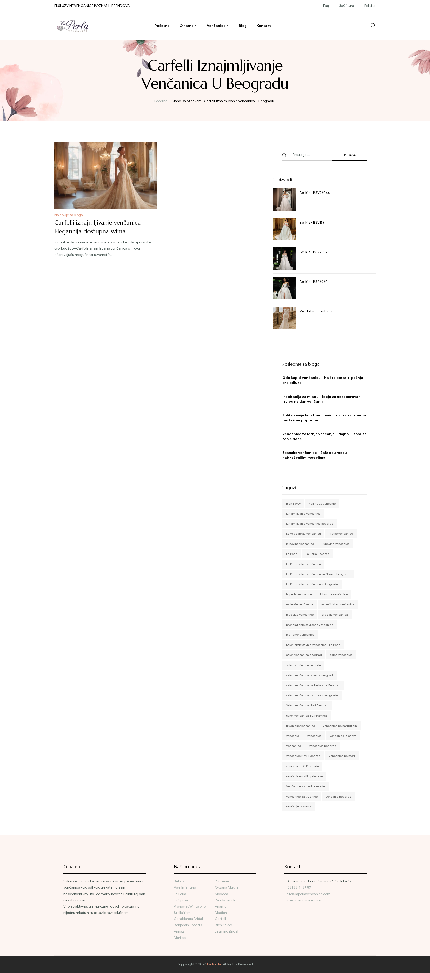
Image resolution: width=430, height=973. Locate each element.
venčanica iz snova (343, 736)
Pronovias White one (190, 906)
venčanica (314, 736)
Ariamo (220, 906)
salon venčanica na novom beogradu (312, 695)
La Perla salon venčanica (303, 564)
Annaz (179, 931)
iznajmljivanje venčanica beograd (309, 523)
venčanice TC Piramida (302, 766)
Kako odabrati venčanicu (303, 533)
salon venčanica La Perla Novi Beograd (313, 685)
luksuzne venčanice (334, 594)
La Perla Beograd (318, 554)
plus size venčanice (300, 614)
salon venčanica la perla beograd (309, 675)
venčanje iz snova (298, 806)
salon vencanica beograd (304, 655)
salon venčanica (341, 655)
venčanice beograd (322, 746)
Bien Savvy (293, 503)
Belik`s (179, 881)
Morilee (180, 938)
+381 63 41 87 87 (298, 887)
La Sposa (181, 900)
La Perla (291, 554)
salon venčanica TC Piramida (306, 715)
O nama (187, 26)
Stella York (182, 913)
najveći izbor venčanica (337, 604)
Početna (162, 26)
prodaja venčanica (335, 614)
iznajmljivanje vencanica (303, 513)
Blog (243, 26)
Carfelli (221, 919)
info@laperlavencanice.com (308, 894)
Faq (326, 6)
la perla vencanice (299, 594)
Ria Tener (222, 881)
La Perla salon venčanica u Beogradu (312, 584)
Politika (370, 6)
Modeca (221, 894)
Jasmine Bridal (226, 931)
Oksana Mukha (227, 887)
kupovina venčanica (336, 544)
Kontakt (264, 26)
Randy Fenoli (225, 900)
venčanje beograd (338, 796)
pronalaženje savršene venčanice (309, 625)
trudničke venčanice (300, 726)
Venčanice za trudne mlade (305, 786)
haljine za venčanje (322, 503)
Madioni (221, 913)
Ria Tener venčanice (300, 634)
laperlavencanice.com (304, 900)
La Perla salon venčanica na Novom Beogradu (318, 574)
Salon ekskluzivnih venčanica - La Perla (313, 645)
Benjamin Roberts (188, 925)
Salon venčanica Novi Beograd (307, 705)
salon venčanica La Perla (303, 665)
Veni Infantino (185, 887)
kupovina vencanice (300, 544)
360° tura (346, 6)
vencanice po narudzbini (340, 726)
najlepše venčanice (299, 604)
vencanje (292, 736)
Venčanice (216, 26)
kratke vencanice (341, 533)
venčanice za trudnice (302, 796)
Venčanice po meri (342, 756)
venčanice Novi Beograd (303, 756)
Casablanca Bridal (188, 919)
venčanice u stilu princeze (304, 776)
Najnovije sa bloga (68, 215)
